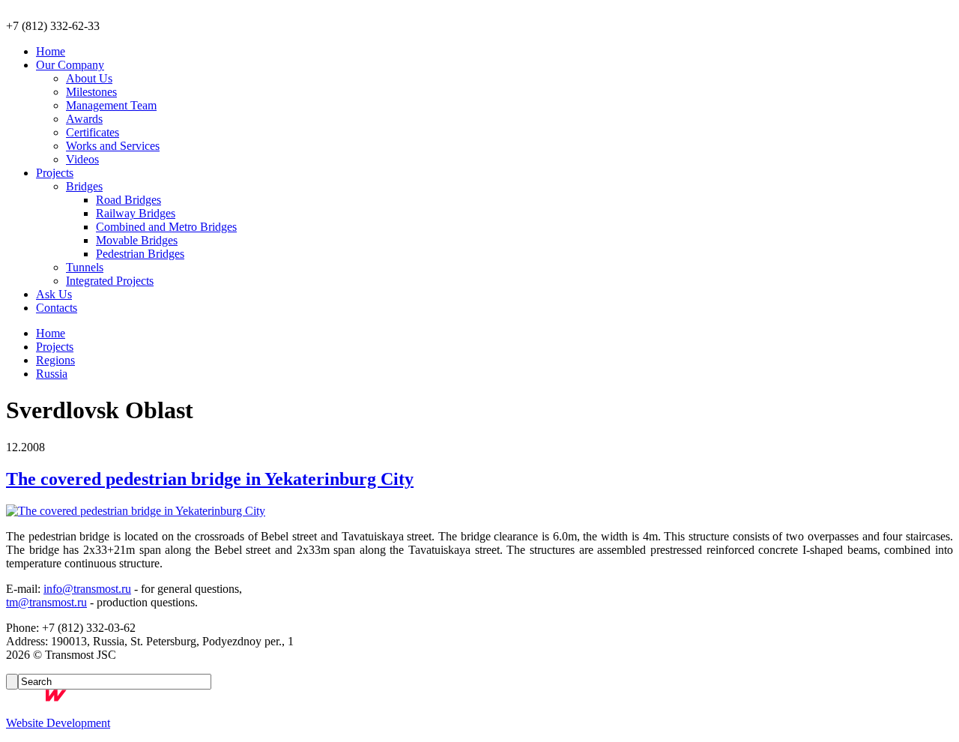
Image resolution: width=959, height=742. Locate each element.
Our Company (70, 64)
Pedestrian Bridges (140, 253)
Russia (51, 373)
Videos (82, 159)
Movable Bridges (137, 240)
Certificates (92, 132)
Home (50, 51)
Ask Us (54, 294)
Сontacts (56, 307)
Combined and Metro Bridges (166, 226)
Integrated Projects (110, 280)
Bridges (84, 186)
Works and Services (113, 145)
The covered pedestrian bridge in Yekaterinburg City (210, 479)
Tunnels (84, 267)
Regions (55, 360)
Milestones (91, 91)
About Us (89, 78)
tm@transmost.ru (46, 602)
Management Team (111, 105)
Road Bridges (128, 199)
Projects (54, 172)
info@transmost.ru (87, 588)
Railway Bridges (135, 213)
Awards (84, 118)
